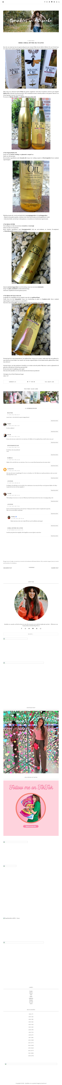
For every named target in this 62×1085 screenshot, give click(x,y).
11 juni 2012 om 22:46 (13, 470)
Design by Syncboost (41, 1083)
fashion (31, 993)
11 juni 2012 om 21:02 (13, 425)
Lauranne (10, 469)
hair (53, 381)
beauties (10, 413)
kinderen (31, 998)
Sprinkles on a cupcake (30, 1083)
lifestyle (31, 1000)
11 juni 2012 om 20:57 (13, 414)
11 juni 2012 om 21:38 (13, 436)
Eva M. (9, 434)
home (31, 996)
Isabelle (10, 458)
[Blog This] (34, 382)
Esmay (9, 424)
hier (4, 49)
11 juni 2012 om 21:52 (13, 447)
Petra (13, 516)
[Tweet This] (28, 382)
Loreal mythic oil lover (15, 528)
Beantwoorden (54, 420)
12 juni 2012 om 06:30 (13, 483)
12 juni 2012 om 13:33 (13, 495)
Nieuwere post (7, 568)
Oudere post (55, 568)
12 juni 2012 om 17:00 (13, 506)
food (31, 994)
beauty (49, 381)
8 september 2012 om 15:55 (15, 530)
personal (31, 1002)
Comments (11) (12, 381)
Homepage (31, 567)
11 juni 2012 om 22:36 (13, 459)
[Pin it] (32, 382)
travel (31, 1003)
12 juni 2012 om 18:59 (17, 518)
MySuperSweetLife (13, 445)
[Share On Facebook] (30, 382)
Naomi (9, 493)
